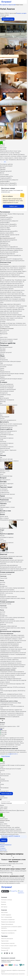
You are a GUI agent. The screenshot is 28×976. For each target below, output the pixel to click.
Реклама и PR (4, 950)
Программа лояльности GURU (8, 930)
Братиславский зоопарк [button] (7, 240)
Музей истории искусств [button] (7, 252)
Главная (2, 846)
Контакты (3, 902)
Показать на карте (21, 13)
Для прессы (4, 906)
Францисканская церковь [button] (7, 231)
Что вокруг (3, 215)
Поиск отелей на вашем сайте (8, 945)
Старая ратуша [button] (4, 219)
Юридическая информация (8, 922)
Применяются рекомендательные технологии (12, 974)
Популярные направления (7, 919)
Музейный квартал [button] (5, 253)
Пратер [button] (2, 243)
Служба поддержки (6, 915)
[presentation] (13, 802)
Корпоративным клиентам (8, 943)
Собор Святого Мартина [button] (7, 226)
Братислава (3, 850)
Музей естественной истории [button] (8, 255)
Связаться (8, 845)
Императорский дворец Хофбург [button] (9, 250)
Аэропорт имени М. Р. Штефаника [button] (9, 259)
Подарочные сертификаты (8, 933)
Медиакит (3, 845)
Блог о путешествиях (6, 917)
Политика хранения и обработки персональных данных (13, 971)
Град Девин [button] (3, 241)
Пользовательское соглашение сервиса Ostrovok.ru (11, 927)
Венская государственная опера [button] (9, 248)
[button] (13, 29)
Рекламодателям (5, 948)
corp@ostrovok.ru (13, 754)
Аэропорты (3, 257)
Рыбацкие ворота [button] (5, 217)
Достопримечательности (7, 238)
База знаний (4, 912)
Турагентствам (4, 941)
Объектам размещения (7, 938)
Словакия (2, 848)
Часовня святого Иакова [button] (7, 224)
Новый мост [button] (3, 228)
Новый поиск (19, 4)
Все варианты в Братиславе (8, 4)
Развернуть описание (7, 328)
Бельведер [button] (3, 245)
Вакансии (3, 904)
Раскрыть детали (5, 820)
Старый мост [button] (3, 229)
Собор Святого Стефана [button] (7, 247)
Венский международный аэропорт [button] (10, 260)
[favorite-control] (1, 19)
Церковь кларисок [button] (5, 233)
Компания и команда (6, 899)
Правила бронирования (7, 924)
